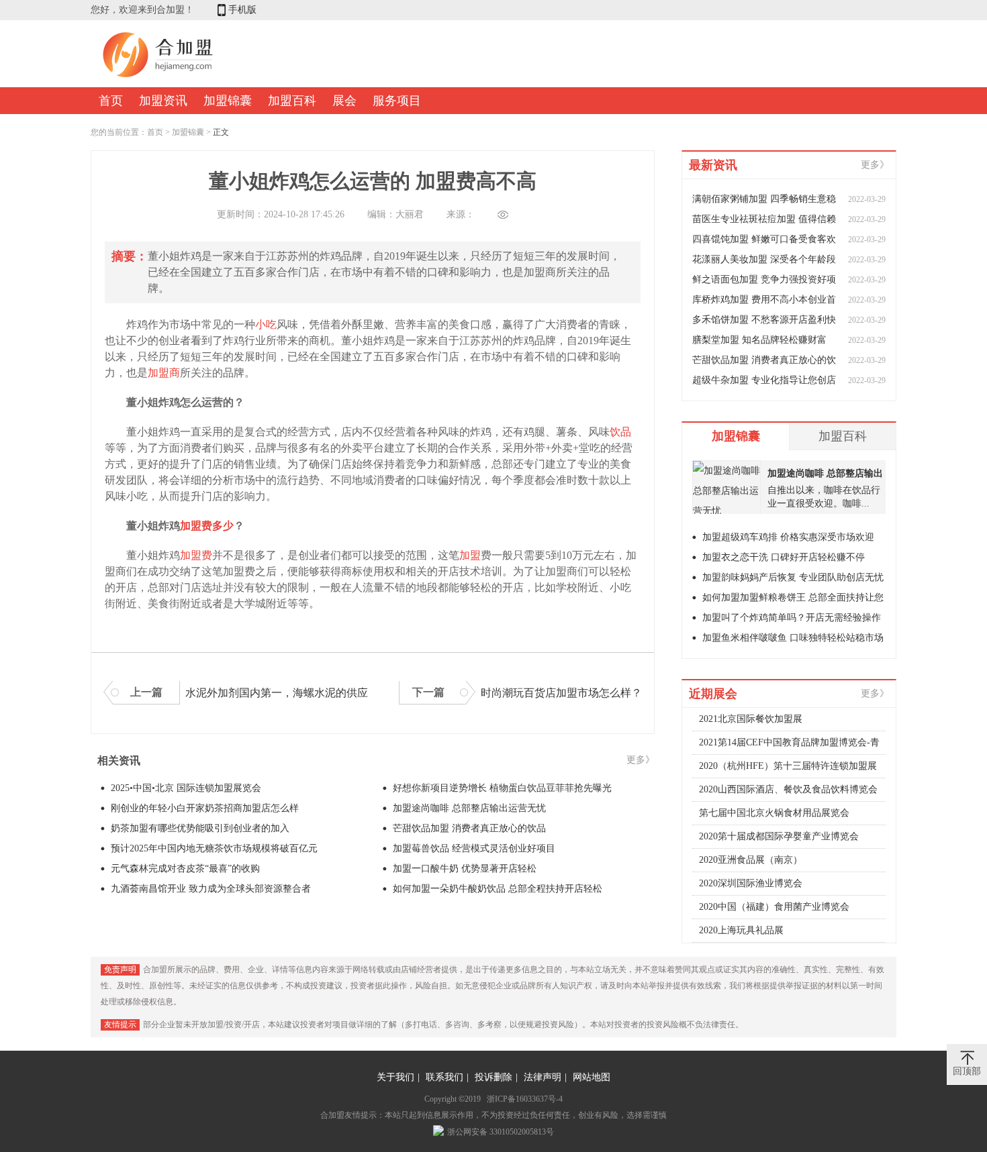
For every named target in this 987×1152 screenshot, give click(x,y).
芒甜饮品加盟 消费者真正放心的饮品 (469, 828)
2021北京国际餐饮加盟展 (750, 719)
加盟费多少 (207, 525)
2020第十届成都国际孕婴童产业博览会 (779, 836)
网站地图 (591, 1077)
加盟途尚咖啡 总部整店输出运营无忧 (469, 808)
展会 (344, 100)
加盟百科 (292, 100)
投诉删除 (493, 1077)
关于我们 (395, 1077)
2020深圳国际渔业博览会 (750, 883)
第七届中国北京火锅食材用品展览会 (774, 813)
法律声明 (542, 1077)
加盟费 (196, 555)
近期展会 (713, 693)
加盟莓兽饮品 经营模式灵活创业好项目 (474, 848)
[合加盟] (158, 76)
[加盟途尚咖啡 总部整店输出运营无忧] (726, 487)
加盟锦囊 (227, 100)
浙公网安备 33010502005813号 (500, 1132)
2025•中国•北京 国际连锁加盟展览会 (186, 788)
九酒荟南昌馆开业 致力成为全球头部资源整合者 (211, 889)
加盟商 (164, 372)
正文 (221, 132)
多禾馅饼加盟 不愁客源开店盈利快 (764, 320)
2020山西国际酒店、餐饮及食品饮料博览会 (788, 789)
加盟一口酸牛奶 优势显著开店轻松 (464, 868)
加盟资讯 (163, 100)
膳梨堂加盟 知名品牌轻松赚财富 (759, 340)
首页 (111, 100)
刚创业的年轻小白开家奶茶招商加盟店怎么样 (205, 808)
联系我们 (444, 1077)
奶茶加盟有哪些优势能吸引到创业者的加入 (200, 828)
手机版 (242, 10)
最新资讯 (713, 165)
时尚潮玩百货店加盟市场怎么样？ (561, 692)
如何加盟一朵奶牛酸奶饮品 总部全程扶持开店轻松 (497, 889)
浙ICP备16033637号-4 (525, 1099)
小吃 (266, 324)
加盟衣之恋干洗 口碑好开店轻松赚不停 (783, 557)
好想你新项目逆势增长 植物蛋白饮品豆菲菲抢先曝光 (502, 788)
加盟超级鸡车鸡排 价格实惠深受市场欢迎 (788, 537)
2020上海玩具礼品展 (741, 930)
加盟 (470, 555)
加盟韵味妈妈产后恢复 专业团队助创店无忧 (793, 577)
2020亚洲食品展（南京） (750, 860)
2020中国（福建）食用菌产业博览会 (774, 907)
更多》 (640, 760)
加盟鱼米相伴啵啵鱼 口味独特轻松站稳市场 (793, 638)
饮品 (620, 431)
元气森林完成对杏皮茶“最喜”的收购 (185, 868)
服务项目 (397, 100)
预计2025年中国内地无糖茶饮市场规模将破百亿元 (214, 848)
